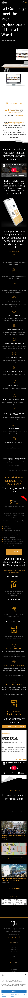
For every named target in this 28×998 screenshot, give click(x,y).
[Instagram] (12, 937)
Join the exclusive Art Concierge (14, 720)
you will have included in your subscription (14, 572)
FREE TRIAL (9, 738)
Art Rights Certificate (14, 122)
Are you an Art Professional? (14, 712)
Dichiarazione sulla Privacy (15, 995)
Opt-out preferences (3, 995)
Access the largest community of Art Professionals (14, 480)
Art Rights (14, 600)
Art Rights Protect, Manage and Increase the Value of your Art (14, 562)
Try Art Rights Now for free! (14, 490)
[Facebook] (8, 937)
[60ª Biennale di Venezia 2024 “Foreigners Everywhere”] (14, 849)
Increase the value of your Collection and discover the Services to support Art (14, 154)
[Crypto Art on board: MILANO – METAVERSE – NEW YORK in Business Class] (14, 870)
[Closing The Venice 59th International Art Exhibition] (14, 827)
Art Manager (14, 577)
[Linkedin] (15, 937)
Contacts (25, 994)
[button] (26, 975)
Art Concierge (14, 110)
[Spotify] (19, 937)
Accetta (14, 991)
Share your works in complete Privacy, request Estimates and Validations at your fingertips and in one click (14, 239)
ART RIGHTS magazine (14, 790)
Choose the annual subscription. (14, 510)
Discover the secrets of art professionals (14, 796)
